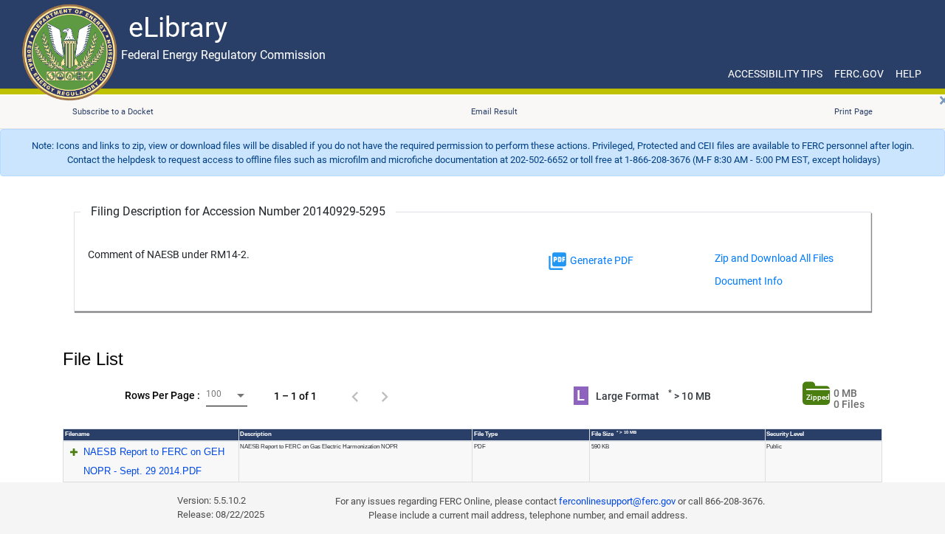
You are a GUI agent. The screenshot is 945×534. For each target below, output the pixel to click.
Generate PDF (600, 260)
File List (93, 359)
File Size (613, 433)
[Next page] (384, 396)
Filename (77, 434)
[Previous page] (355, 396)
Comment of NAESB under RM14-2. (169, 255)
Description (256, 434)
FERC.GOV (859, 74)
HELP (908, 74)
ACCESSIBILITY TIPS (775, 74)
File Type (486, 434)
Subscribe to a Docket (113, 112)
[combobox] (226, 395)
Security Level (785, 434)
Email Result (494, 112)
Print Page (853, 112)
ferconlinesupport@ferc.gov (617, 501)
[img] (557, 261)
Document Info (749, 281)
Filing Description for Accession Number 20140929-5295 (238, 211)
